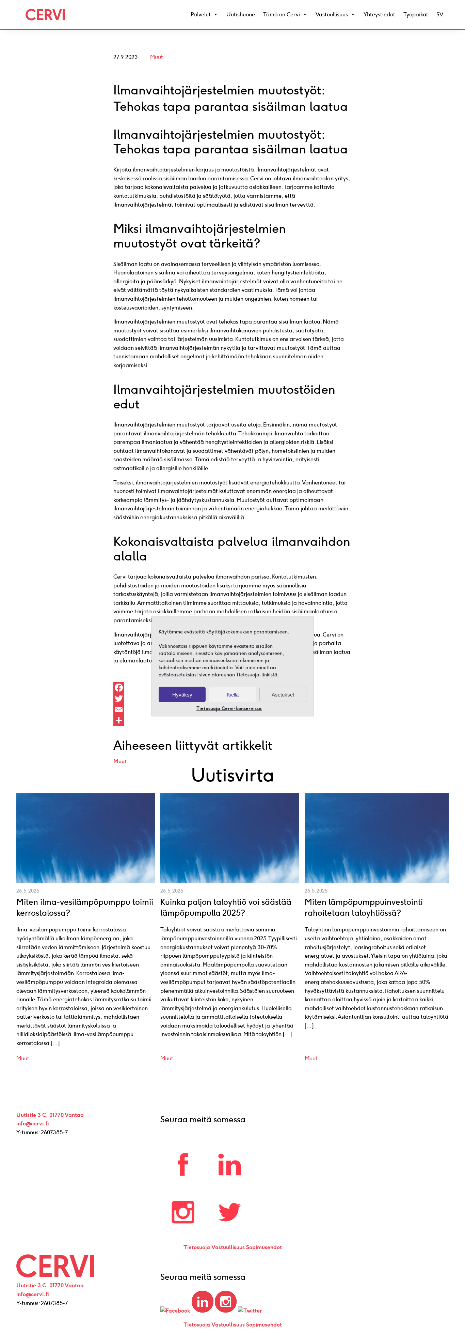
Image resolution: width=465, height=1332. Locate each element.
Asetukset (283, 694)
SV (439, 14)
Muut (156, 57)
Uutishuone (240, 14)
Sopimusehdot (264, 1247)
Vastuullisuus (332, 14)
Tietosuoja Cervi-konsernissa (229, 708)
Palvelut (201, 14)
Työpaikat (415, 14)
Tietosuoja (196, 1247)
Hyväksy (182, 694)
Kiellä (233, 694)
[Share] (232, 720)
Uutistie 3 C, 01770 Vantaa (50, 1115)
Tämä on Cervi (281, 14)
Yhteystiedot (379, 14)
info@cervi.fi (32, 1123)
